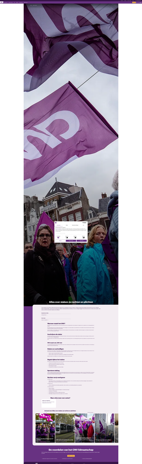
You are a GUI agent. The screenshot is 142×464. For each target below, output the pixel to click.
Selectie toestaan (71, 240)
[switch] (67, 237)
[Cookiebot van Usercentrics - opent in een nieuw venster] (83, 222)
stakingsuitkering (56, 336)
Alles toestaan (81, 240)
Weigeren (60, 240)
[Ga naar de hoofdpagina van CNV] (1, 2)
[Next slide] (46, 413)
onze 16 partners (59, 228)
